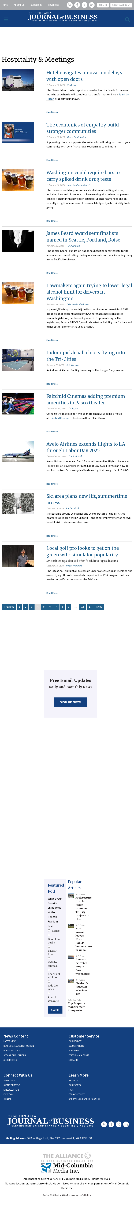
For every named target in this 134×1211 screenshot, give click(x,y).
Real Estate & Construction (18, 1045)
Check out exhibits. (54, 975)
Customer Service (84, 1036)
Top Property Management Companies (76, 1007)
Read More (52, 112)
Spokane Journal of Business (84, 1099)
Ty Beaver (72, 85)
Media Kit (73, 1059)
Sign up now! (70, 702)
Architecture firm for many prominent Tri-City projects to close (84, 908)
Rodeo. (56, 930)
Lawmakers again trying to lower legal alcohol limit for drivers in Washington (89, 292)
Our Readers (75, 1041)
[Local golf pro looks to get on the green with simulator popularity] (18, 555)
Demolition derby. (54, 941)
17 (90, 606)
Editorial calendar (79, 1055)
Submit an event (11, 1085)
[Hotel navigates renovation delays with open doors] (18, 80)
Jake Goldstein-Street (78, 185)
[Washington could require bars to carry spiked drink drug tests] (18, 179)
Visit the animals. (53, 964)
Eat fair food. (52, 952)
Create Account (121, 4)
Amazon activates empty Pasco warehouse (83, 966)
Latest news (9, 1041)
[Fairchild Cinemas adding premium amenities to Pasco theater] (18, 403)
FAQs (71, 1089)
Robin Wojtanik (74, 565)
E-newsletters (11, 1089)
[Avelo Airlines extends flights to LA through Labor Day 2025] (18, 451)
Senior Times (10, 1059)
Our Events (75, 1085)
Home (5, 4)
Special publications (14, 1055)
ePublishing (86, 1195)
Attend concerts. (53, 999)
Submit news (9, 1080)
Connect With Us (17, 1075)
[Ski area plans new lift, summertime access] (18, 503)
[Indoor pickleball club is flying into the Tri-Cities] (18, 360)
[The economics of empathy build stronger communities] (18, 132)
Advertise (53, 4)
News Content (15, 1036)
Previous (9, 606)
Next (99, 606)
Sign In (103, 4)
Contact (8, 1099)
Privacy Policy (77, 1094)
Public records (11, 1050)
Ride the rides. (53, 987)
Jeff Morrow (72, 365)
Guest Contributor (76, 137)
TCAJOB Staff (73, 245)
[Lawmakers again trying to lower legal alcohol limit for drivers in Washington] (18, 292)
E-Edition (8, 1094)
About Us (19, 4)
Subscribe (36, 4)
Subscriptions (76, 1045)
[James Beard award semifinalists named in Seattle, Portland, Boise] (18, 240)
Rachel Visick (72, 508)
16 (82, 606)
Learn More (79, 1075)
